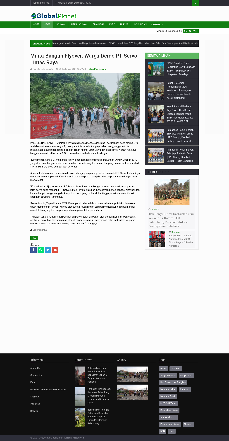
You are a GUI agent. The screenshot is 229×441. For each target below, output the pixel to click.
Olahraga (99, 24)
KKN (162, 431)
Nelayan (188, 424)
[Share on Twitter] (48, 250)
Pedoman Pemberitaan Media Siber (48, 389)
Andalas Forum (168, 417)
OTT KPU (175, 368)
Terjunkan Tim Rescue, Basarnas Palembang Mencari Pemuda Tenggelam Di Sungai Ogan (99, 396)
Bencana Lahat (168, 389)
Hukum (124, 24)
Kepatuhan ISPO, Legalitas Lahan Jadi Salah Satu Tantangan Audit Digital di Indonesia (147, 43)
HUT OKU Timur (168, 403)
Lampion (184, 389)
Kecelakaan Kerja (169, 410)
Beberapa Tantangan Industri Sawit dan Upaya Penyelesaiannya (61, 43)
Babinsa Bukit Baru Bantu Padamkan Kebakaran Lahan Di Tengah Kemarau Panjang (97, 375)
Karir (32, 382)
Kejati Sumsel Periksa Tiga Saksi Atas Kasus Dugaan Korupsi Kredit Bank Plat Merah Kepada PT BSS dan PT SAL (180, 114)
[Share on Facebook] (33, 250)
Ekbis (112, 24)
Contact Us (36, 375)
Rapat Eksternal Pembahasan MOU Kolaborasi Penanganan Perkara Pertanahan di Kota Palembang (179, 90)
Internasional (79, 24)
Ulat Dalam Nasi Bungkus (173, 382)
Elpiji (172, 431)
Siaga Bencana (168, 375)
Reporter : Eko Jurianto (43, 69)
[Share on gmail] (55, 250)
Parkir (163, 368)
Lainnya (156, 24)
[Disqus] (85, 300)
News (47, 24)
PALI (34, 238)
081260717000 (42, 3)
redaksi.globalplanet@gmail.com (74, 3)
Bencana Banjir (168, 396)
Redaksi (34, 411)
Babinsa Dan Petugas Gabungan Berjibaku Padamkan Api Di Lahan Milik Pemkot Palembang (98, 417)
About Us (35, 368)
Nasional (60, 24)
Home (36, 24)
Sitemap (34, 396)
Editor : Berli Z (39, 230)
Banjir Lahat (186, 375)
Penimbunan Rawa (169, 424)
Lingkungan (140, 24)
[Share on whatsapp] (41, 250)
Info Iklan (35, 404)
